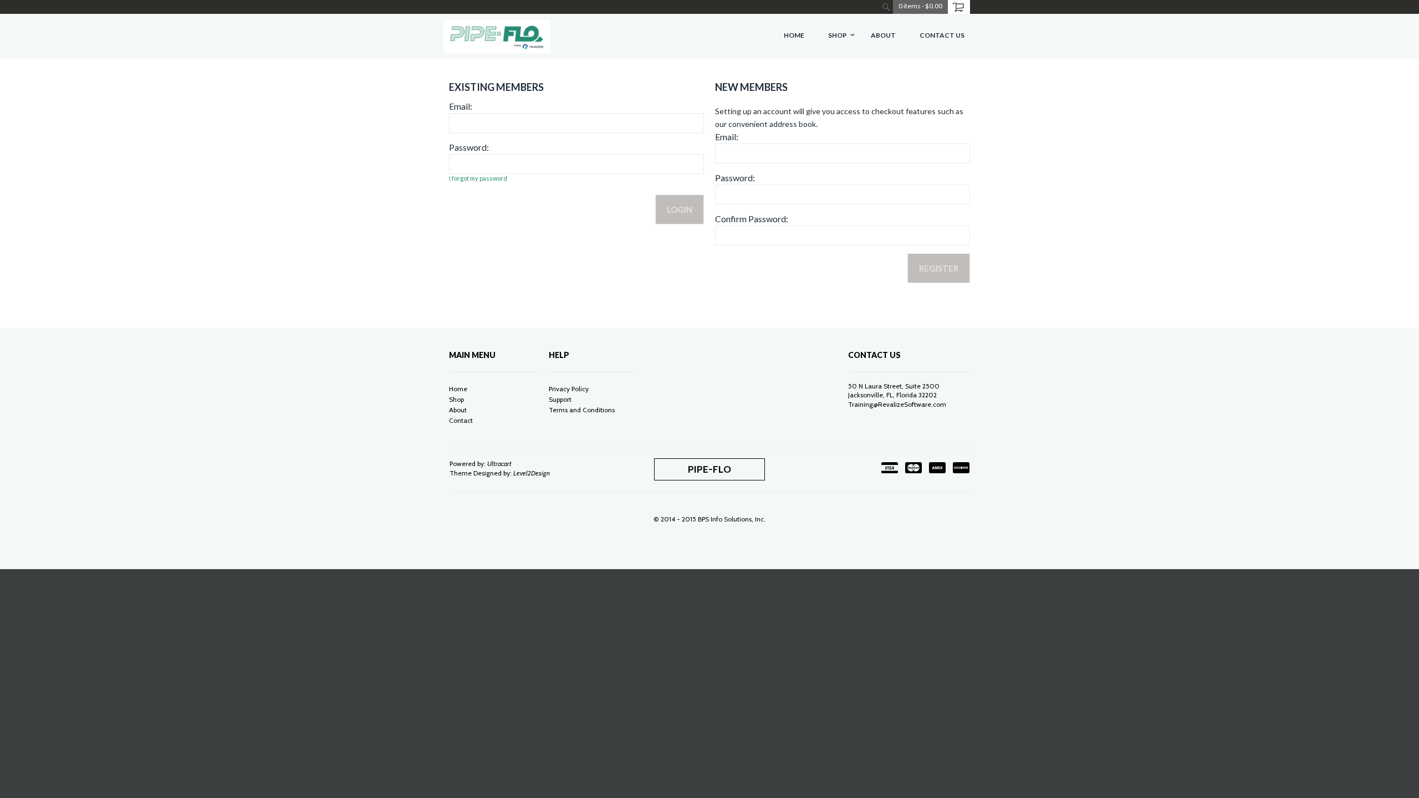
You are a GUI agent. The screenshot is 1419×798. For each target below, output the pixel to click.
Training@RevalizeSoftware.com (897, 404)
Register (938, 268)
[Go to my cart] (959, 7)
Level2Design (531, 473)
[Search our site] (886, 7)
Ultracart (499, 463)
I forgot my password (478, 178)
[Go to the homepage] (496, 36)
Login (679, 209)
